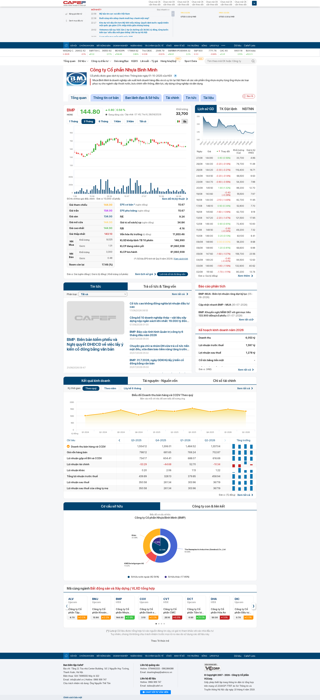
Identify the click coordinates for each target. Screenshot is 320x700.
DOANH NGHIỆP (120, 45)
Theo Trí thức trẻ (160, 640)
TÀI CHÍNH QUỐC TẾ (154, 45)
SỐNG (204, 45)
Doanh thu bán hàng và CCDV (88, 446)
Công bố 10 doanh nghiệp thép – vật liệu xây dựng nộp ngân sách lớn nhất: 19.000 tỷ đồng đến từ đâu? (159, 321)
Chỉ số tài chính (224, 381)
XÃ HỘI (73, 45)
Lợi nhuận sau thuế (78, 482)
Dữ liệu (237, 45)
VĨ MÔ (169, 45)
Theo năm (110, 388)
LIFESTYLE (214, 45)
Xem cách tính (181, 258)
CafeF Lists (249, 45)
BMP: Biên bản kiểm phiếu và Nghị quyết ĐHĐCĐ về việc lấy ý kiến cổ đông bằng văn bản (95, 344)
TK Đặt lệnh (228, 109)
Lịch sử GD (206, 109)
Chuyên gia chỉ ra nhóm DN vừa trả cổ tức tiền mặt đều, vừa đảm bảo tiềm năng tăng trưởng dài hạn (159, 349)
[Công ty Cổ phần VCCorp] (212, 670)
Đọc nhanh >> (163, 9)
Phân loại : (72, 294)
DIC (237, 599)
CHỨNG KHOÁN (86, 45)
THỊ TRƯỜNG (193, 45)
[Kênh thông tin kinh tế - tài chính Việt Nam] (74, 4)
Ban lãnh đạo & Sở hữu (142, 98)
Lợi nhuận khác (76, 470)
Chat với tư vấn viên (157, 692)
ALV (71, 599)
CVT (166, 599)
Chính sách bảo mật (72, 697)
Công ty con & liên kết (208, 506)
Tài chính (172, 98)
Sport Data (190, 61)
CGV (143, 599)
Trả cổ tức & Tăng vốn (159, 286)
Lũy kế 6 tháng (132, 388)
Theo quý (90, 388)
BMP (119, 599)
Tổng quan (69, 61)
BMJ (95, 599)
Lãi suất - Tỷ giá (149, 61)
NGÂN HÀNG (136, 45)
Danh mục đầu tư (76, 21)
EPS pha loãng (135, 210)
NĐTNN (248, 109)
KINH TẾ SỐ (179, 45)
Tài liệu (208, 98)
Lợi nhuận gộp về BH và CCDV (84, 458)
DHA (214, 599)
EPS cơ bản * (134, 204)
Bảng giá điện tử (75, 14)
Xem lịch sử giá (144, 274)
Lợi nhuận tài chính (78, 464)
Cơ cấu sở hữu (112, 506)
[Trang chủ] (66, 45)
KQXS (134, 61)
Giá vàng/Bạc (121, 61)
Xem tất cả (178, 294)
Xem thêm (244, 275)
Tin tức (191, 98)
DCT (190, 599)
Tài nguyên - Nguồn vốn (160, 381)
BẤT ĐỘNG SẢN (103, 45)
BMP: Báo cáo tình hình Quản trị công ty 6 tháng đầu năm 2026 (156, 333)
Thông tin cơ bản (106, 98)
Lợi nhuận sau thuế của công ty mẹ (87, 488)
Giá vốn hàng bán (77, 452)
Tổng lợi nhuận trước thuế (82, 476)
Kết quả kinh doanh (96, 381)
